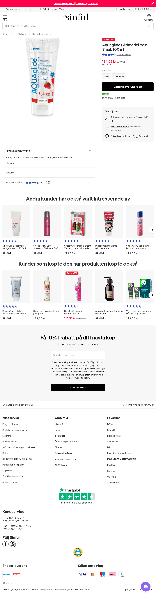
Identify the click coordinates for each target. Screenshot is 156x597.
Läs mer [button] (9, 163)
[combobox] (75, 26)
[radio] (103, 55)
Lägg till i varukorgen (128, 86)
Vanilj (106, 76)
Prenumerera (78, 387)
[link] (4, 34)
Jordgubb (118, 76)
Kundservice (124, 9)
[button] (152, 3)
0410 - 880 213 (144, 9)
